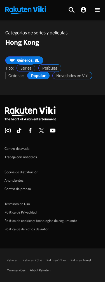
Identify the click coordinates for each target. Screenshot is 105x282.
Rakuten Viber (56, 260)
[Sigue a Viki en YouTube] (52, 132)
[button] (97, 10)
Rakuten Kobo (32, 260)
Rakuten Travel (81, 260)
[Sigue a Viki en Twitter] (41, 132)
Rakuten (12, 260)
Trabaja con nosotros (20, 157)
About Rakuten (40, 270)
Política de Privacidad (20, 212)
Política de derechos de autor (26, 229)
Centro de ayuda (16, 148)
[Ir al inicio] (25, 9)
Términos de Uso (17, 204)
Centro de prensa (17, 189)
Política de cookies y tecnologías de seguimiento (40, 221)
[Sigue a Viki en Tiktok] (19, 132)
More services (16, 270)
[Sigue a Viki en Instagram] (7, 132)
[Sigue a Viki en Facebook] (30, 132)
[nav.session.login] (83, 10)
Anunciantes (14, 180)
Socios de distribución (21, 172)
